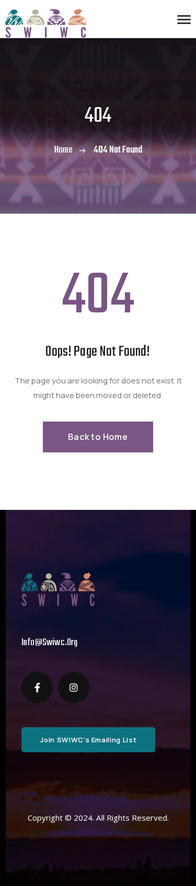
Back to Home (98, 436)
